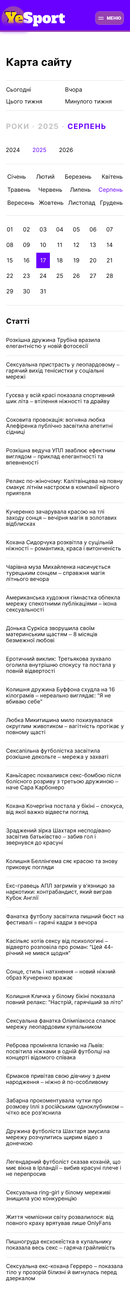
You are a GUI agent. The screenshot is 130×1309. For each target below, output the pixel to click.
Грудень (111, 202)
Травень (19, 189)
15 (10, 260)
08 (10, 244)
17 (43, 260)
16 (26, 260)
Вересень (20, 202)
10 (43, 244)
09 (26, 244)
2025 (48, 126)
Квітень (112, 176)
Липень (80, 189)
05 (76, 229)
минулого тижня (88, 101)
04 (59, 229)
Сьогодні (18, 90)
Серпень (86, 126)
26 (76, 275)
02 (26, 229)
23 (26, 275)
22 (9, 275)
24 (43, 275)
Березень (78, 176)
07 (109, 229)
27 (92, 275)
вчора (73, 90)
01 (10, 229)
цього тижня (24, 101)
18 (60, 260)
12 (76, 244)
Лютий (45, 176)
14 (109, 244)
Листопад (82, 202)
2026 (66, 150)
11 (60, 244)
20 (92, 260)
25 (59, 275)
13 (93, 244)
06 (93, 229)
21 (109, 260)
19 (76, 260)
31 (43, 291)
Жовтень (51, 202)
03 (43, 229)
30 (26, 291)
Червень (50, 189)
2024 (13, 150)
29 (9, 291)
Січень (16, 176)
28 (109, 275)
